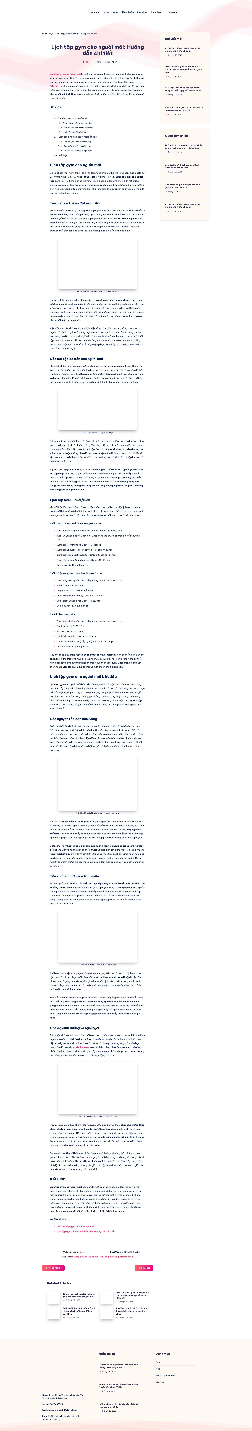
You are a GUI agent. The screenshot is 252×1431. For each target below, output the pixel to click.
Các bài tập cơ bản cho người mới (78, 127)
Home (44, 33)
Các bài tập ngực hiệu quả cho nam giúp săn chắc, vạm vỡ (182, 186)
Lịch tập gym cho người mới (72, 118)
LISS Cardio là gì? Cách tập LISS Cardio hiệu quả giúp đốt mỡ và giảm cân (132, 1295)
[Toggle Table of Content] (52, 114)
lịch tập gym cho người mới (85, 1256)
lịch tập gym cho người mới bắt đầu (116, 1256)
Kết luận (63, 155)
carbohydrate (81, 1047)
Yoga (115, 12)
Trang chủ (93, 12)
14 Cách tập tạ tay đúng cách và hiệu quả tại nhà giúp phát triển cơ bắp (183, 146)
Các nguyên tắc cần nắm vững (77, 141)
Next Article (144, 1268)
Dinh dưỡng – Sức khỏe (134, 12)
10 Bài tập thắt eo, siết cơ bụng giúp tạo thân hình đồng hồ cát (183, 205)
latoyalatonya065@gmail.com (63, 1410)
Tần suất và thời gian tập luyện (77, 146)
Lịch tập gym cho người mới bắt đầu (78, 136)
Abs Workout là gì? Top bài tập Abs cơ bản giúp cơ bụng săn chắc (131, 1311)
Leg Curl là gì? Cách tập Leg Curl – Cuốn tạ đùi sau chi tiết (182, 166)
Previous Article (53, 1268)
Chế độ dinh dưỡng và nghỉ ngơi (78, 150)
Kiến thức (156, 12)
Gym (106, 12)
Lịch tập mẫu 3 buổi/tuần (75, 132)
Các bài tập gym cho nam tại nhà (75, 1226)
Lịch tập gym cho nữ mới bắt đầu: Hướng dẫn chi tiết (85, 1231)
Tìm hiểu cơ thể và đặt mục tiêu (77, 123)
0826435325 (56, 1404)
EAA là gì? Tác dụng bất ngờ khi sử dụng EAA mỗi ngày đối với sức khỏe (79, 1311)
